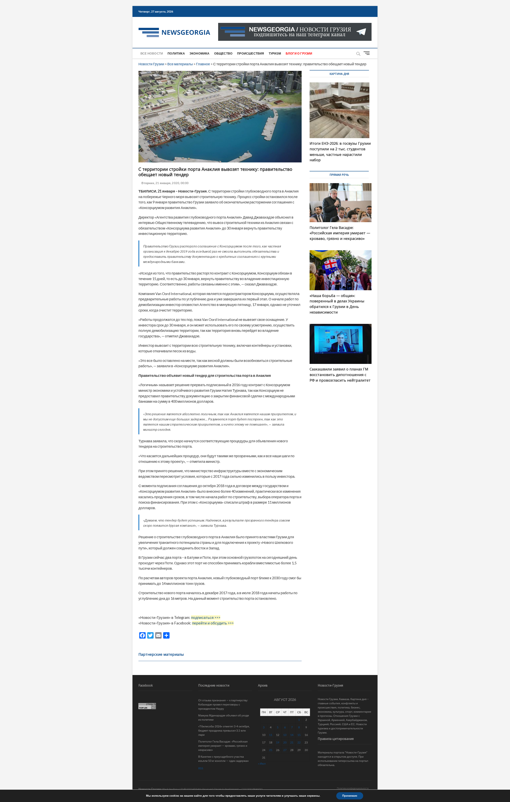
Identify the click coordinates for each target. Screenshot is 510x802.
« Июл (262, 763)
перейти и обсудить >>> (213, 623)
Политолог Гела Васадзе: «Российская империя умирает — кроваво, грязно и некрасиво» (223, 745)
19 (277, 742)
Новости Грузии (149, 788)
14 (291, 735)
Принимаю (349, 796)
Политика (176, 53)
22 (299, 742)
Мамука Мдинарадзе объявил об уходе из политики (223, 717)
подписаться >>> (205, 617)
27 (284, 750)
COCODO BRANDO (252, 788)
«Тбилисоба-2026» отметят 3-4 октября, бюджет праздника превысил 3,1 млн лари (224, 730)
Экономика (199, 53)
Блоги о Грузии (299, 53)
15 (299, 735)
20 (284, 742)
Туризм (275, 53)
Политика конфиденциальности (353, 788)
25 (270, 750)
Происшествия (250, 53)
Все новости (151, 53)
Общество (223, 53)
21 (291, 742)
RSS (200, 768)
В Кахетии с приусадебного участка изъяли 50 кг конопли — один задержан (223, 758)
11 (270, 735)
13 (284, 735)
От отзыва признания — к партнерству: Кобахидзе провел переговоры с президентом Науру (223, 704)
